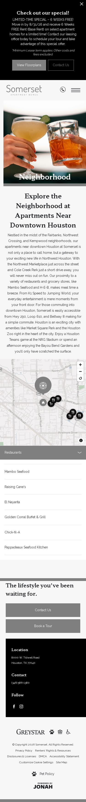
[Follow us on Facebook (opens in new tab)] (14, 706)
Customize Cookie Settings (36, 762)
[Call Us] (63, 90)
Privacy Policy (23, 750)
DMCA (43, 756)
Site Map (61, 762)
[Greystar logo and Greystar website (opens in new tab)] (31, 731)
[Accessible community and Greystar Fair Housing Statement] (68, 731)
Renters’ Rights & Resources (53, 750)
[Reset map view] (80, 378)
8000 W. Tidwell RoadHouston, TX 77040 (25, 660)
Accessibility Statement (64, 756)
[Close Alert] (81, 5)
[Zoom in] (80, 364)
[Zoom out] (80, 371)
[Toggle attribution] (81, 440)
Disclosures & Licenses (21, 756)
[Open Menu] (75, 90)
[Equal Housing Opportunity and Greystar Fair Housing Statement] (60, 731)
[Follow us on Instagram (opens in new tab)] (21, 706)
